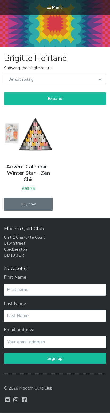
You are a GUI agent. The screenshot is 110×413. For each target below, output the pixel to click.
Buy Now (28, 204)
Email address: (19, 330)
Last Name (15, 304)
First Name (15, 277)
